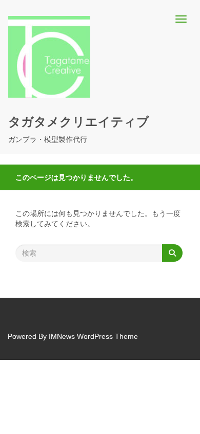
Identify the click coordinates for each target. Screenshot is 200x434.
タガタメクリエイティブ (78, 122)
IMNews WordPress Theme (93, 336)
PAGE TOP (184, 412)
